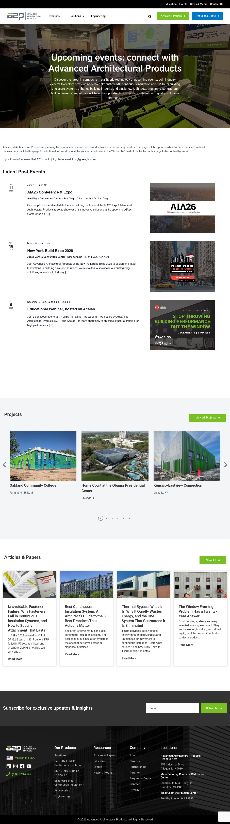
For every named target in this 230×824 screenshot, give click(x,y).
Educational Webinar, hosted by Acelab (61, 309)
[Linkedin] (8, 766)
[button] (150, 16)
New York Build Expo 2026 (50, 250)
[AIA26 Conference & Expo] (182, 208)
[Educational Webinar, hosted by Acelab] (182, 325)
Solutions (75, 16)
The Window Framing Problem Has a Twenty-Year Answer (198, 611)
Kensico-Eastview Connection (178, 485)
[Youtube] (28, 766)
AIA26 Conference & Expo (49, 192)
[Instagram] (15, 766)
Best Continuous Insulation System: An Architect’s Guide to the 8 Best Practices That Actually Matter (85, 616)
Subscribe (212, 708)
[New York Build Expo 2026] (182, 266)
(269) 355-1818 (21, 774)
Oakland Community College (33, 485)
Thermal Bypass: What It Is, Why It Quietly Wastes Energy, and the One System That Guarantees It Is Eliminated (143, 616)
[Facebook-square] (22, 766)
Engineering (98, 16)
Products (54, 16)
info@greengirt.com (84, 159)
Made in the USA (25, 757)
